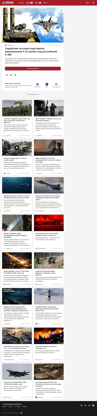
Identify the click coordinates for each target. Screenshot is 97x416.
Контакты (10, 406)
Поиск (45, 2)
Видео (38, 2)
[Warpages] (36, 397)
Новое (29, 2)
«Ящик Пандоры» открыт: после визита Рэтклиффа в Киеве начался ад (16, 272)
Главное (21, 2)
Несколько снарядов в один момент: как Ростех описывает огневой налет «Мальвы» (17, 120)
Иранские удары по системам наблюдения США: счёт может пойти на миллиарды (48, 160)
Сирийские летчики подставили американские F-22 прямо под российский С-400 (31, 51)
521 (29, 359)
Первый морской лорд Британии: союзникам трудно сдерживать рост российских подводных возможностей (16, 308)
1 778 (29, 173)
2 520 (60, 135)
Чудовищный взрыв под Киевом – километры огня (46, 347)
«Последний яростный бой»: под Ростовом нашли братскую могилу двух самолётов (48, 384)
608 (29, 284)
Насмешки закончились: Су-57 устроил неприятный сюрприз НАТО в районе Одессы (48, 197)
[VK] (89, 405)
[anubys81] (4, 173)
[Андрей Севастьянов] (4, 135)
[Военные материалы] (7, 2)
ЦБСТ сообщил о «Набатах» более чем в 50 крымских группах (48, 119)
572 (61, 284)
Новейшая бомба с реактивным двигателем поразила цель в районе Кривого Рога (47, 308)
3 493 (29, 135)
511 (61, 359)
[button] (7, 75)
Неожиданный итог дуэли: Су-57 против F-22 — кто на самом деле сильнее (16, 347)
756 (29, 248)
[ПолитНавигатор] (36, 248)
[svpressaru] (36, 284)
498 (29, 397)
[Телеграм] (81, 405)
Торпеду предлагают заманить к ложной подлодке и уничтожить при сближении (16, 196)
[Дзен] (93, 405)
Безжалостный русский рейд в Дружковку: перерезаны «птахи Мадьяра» (45, 273)
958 (29, 210)
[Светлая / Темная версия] (88, 2)
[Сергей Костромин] (36, 173)
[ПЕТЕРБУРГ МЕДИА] (4, 359)
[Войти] (93, 2)
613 (61, 248)
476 (61, 397)
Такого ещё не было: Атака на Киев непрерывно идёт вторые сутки (47, 234)
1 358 (60, 173)
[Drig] (4, 248)
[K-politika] (5, 45)
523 (61, 323)
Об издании (18, 406)
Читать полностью (33, 68)
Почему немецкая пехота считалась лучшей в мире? (15, 159)
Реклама (4, 406)
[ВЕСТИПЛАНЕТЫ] (36, 210)
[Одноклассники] (85, 405)
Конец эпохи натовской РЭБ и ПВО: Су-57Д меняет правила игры (15, 383)
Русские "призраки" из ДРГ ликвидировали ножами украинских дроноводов (15, 235)
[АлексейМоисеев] (36, 323)
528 (29, 323)
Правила (24, 406)
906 (61, 210)
